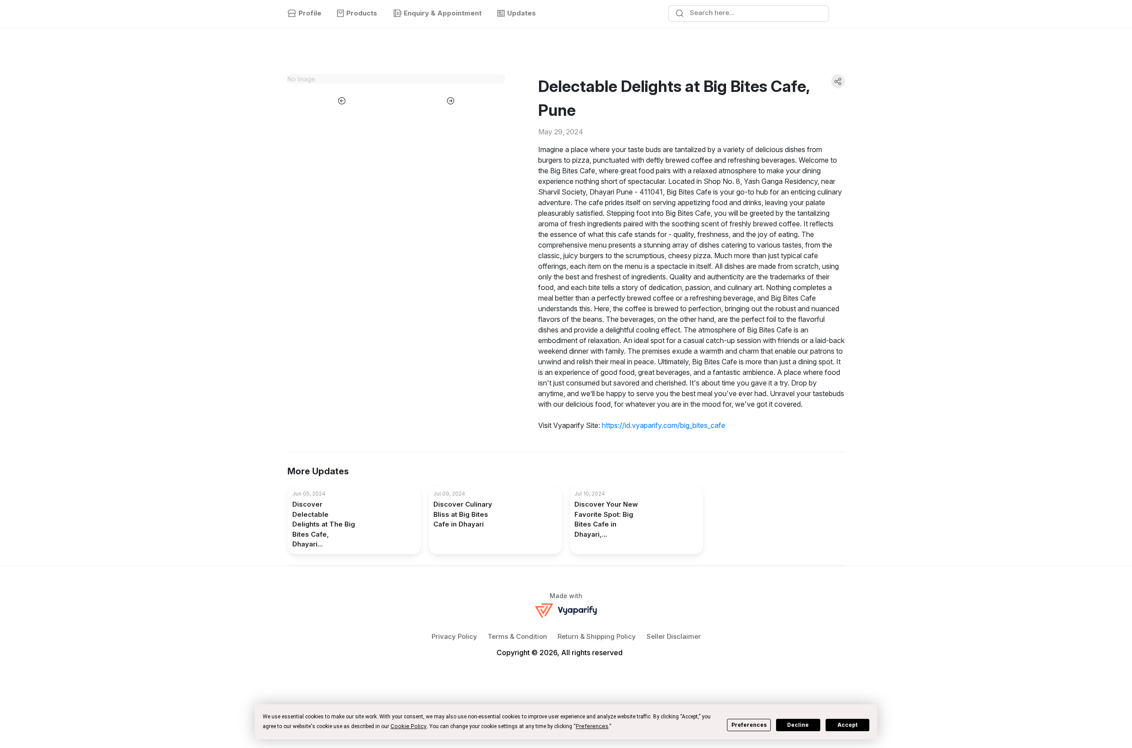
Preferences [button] (592, 726)
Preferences (749, 724)
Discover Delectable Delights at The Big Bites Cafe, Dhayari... (323, 524)
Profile (309, 13)
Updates (521, 13)
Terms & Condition (517, 636)
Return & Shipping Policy (597, 636)
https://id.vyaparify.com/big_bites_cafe (663, 425)
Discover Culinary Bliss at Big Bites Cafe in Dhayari (462, 514)
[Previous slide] (341, 100)
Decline (798, 724)
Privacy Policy (454, 636)
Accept (847, 724)
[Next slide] (450, 100)
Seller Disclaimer (673, 636)
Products (361, 13)
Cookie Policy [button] (408, 726)
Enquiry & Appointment (443, 13)
